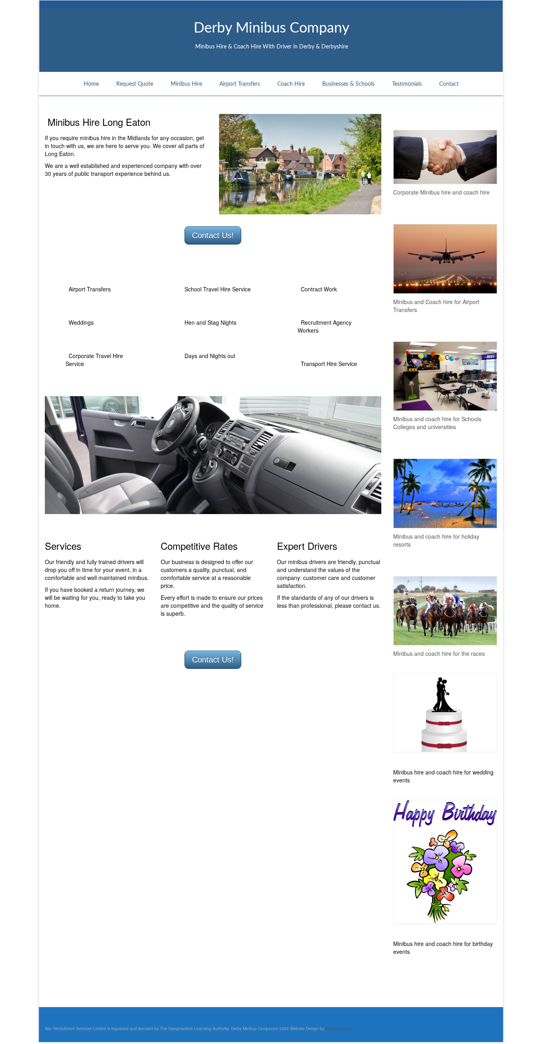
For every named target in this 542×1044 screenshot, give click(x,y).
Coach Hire (291, 84)
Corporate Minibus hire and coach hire (441, 192)
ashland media (338, 1028)
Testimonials (407, 84)
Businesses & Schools (348, 84)
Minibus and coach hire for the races (439, 653)
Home (91, 84)
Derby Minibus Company (272, 28)
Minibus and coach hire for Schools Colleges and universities (437, 423)
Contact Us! (213, 235)
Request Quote (134, 84)
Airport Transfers (239, 84)
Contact (449, 84)
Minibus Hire (186, 84)
